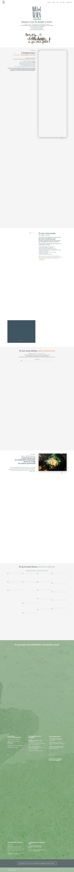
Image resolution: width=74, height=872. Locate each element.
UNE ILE (33, 62)
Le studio (48, 2)
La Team (53, 2)
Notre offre (62, 2)
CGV (14, 870)
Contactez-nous (69, 2)
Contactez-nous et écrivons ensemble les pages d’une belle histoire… (37, 863)
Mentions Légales (10, 870)
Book (58, 2)
